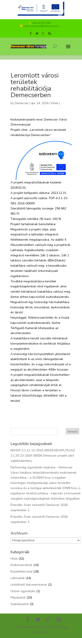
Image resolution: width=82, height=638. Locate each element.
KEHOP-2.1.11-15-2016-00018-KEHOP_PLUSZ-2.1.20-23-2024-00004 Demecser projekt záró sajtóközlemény (43, 455)
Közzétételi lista (21, 571)
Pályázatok (18, 597)
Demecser (22, 103)
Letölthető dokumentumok (28, 585)
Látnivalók (17, 578)
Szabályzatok (19, 604)
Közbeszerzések (21, 565)
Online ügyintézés (22, 591)
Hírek (54, 103)
